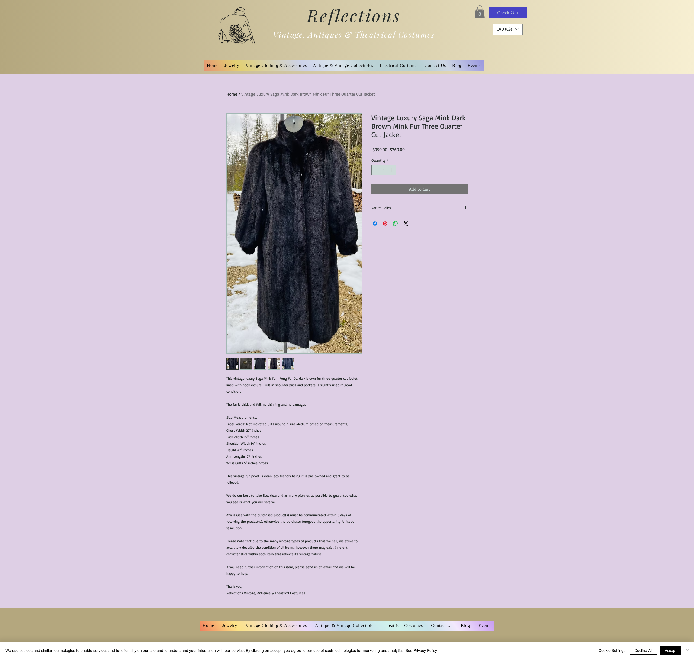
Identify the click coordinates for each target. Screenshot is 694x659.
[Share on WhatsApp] (395, 223)
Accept (670, 650)
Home (231, 94)
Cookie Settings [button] (612, 650)
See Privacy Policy (421, 650)
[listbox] (508, 29)
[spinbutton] (384, 170)
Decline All (643, 650)
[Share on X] (406, 223)
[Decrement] (375, 170)
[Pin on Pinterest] (385, 223)
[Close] (687, 650)
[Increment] (392, 170)
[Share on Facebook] (375, 223)
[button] (479, 11)
